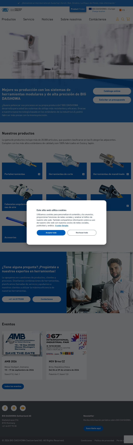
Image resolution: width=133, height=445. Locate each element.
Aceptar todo (51, 233)
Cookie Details (61, 226)
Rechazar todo (82, 233)
